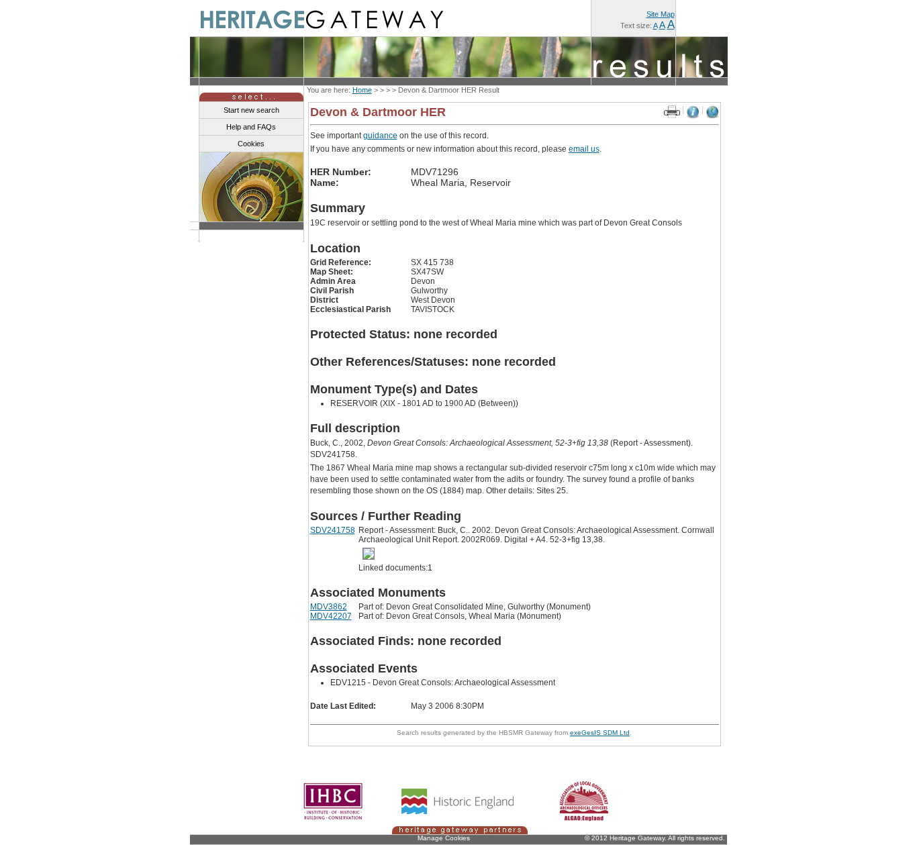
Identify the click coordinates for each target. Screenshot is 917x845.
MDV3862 (328, 606)
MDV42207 (331, 616)
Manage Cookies (444, 838)
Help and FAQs (251, 127)
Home (362, 90)
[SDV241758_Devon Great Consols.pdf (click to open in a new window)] (371, 553)
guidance (380, 135)
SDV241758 (332, 530)
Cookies (251, 144)
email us (584, 149)
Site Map (660, 14)
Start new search (251, 110)
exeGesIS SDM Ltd (600, 732)
